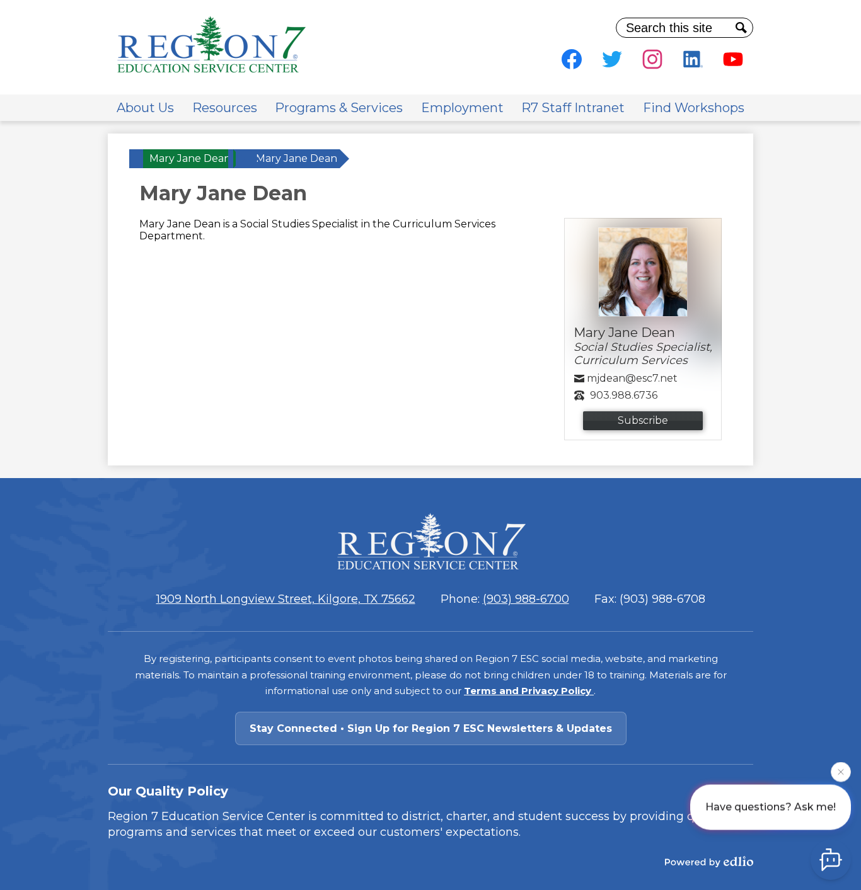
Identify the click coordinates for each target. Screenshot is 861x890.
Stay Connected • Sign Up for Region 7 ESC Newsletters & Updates (431, 728)
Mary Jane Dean (190, 158)
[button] (145, 107)
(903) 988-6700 (526, 599)
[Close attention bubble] (841, 772)
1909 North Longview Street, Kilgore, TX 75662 (285, 599)
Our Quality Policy (168, 791)
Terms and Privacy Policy (529, 691)
